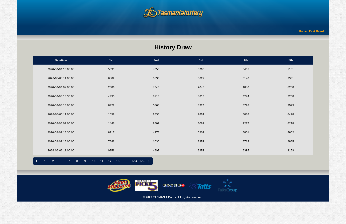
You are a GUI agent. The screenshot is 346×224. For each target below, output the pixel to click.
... (61, 161)
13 (118, 161)
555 (142, 161)
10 (94, 161)
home (303, 31)
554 (134, 161)
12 (110, 161)
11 (101, 161)
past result (317, 31)
